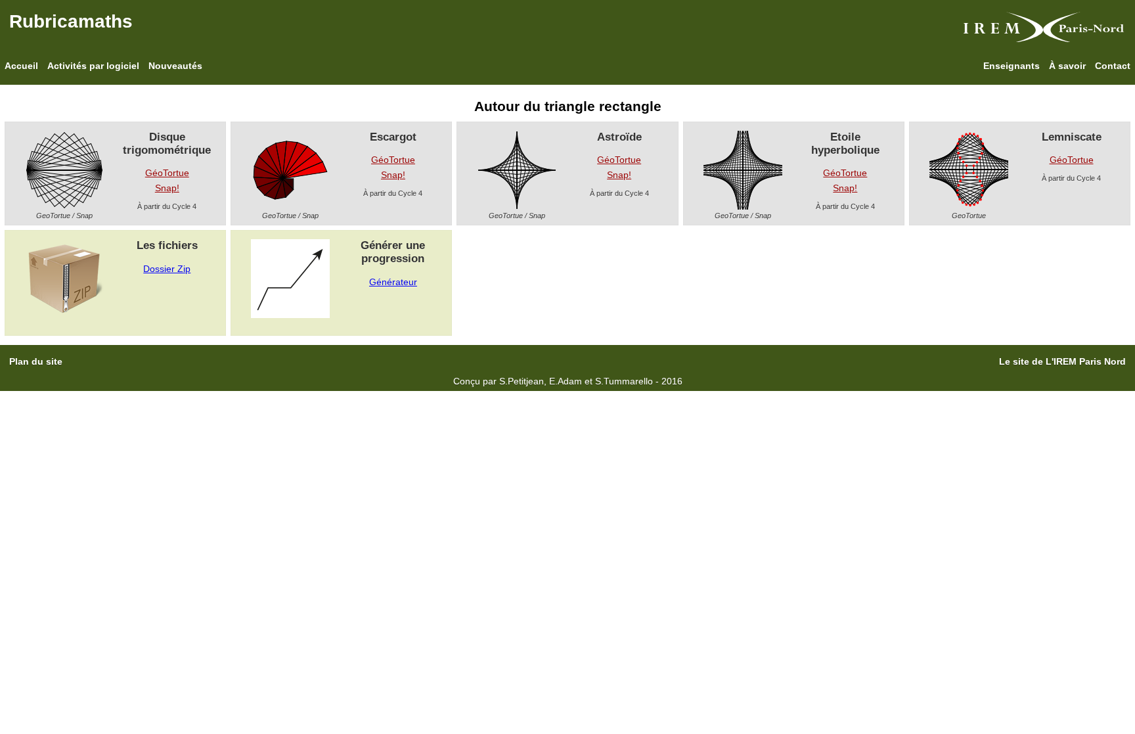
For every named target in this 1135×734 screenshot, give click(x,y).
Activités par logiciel (93, 65)
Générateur (393, 282)
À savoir (1067, 65)
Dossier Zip (166, 269)
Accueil (21, 65)
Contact (1112, 65)
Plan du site (35, 361)
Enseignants (1011, 65)
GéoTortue (167, 173)
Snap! (167, 188)
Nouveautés (175, 65)
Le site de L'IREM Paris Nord (1062, 361)
